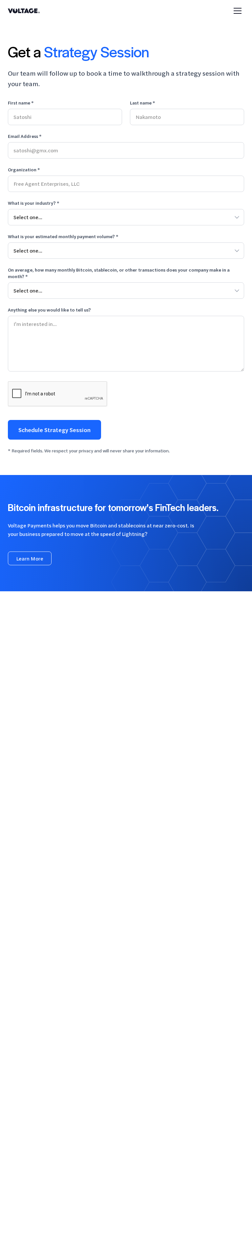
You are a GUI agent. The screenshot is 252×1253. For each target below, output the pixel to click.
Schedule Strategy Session (54, 430)
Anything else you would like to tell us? (49, 310)
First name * (21, 103)
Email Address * (25, 136)
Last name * (142, 103)
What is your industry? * (33, 203)
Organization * (24, 169)
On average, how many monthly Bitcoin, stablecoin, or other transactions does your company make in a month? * (119, 273)
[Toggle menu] (237, 10)
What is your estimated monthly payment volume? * (63, 236)
